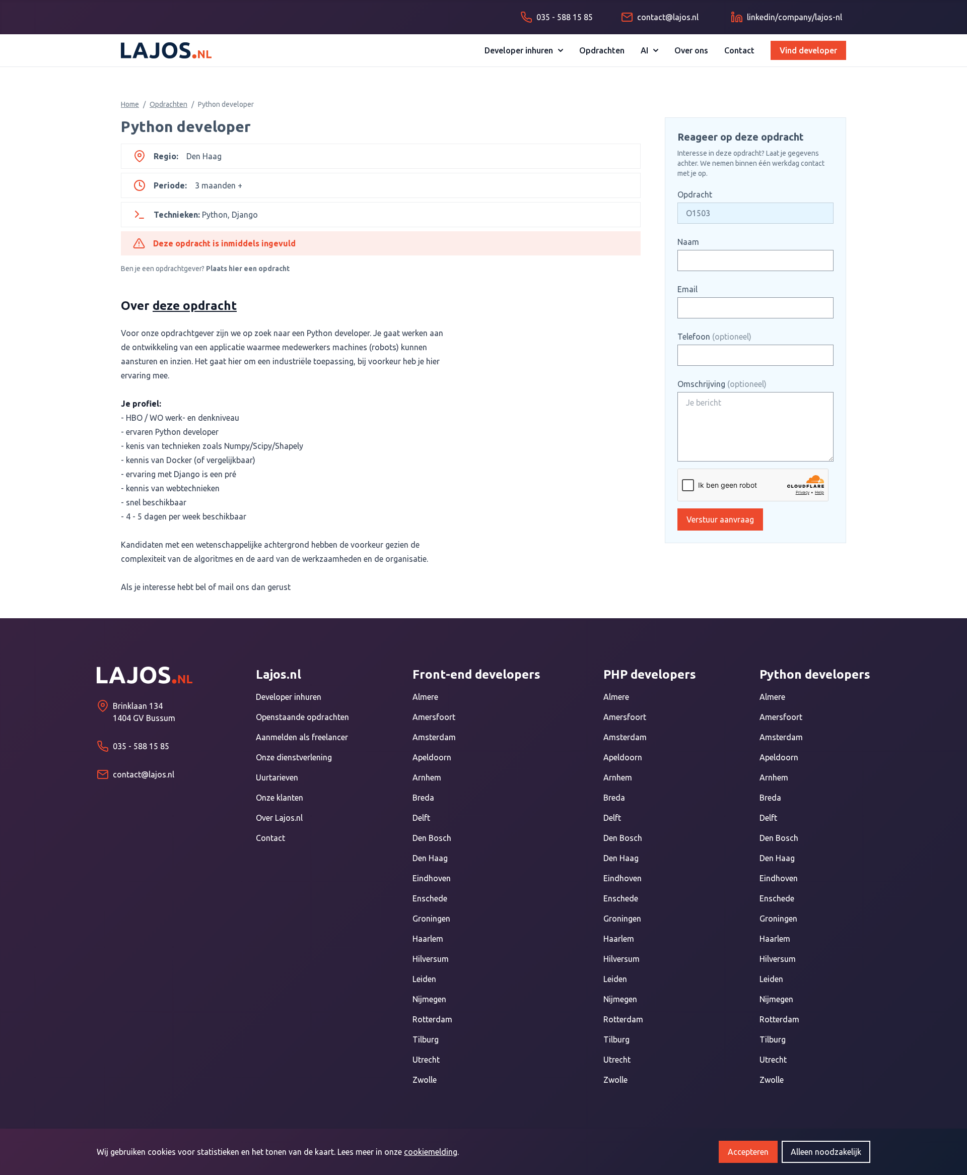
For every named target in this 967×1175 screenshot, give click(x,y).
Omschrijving (722, 383)
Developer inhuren (519, 50)
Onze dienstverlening (294, 757)
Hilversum (430, 958)
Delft (421, 817)
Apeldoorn (431, 757)
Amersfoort (433, 717)
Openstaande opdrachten (302, 717)
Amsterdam (434, 737)
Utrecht (426, 1059)
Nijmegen (429, 999)
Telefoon (714, 336)
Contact (739, 50)
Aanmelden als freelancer (302, 737)
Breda (423, 797)
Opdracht (694, 194)
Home (130, 104)
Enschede (429, 898)
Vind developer (808, 50)
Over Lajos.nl (279, 817)
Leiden (424, 979)
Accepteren (748, 1151)
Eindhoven (431, 878)
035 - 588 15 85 (141, 746)
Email (687, 289)
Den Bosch (431, 837)
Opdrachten (602, 50)
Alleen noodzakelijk (826, 1151)
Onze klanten (279, 797)
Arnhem (426, 777)
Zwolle (424, 1079)
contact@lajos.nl (143, 774)
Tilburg (425, 1039)
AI (644, 50)
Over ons (691, 50)
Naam (688, 241)
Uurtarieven (277, 777)
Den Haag (430, 858)
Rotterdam (432, 1019)
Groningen (431, 918)
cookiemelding (430, 1151)
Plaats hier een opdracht (248, 269)
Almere (425, 696)
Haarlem (427, 938)
